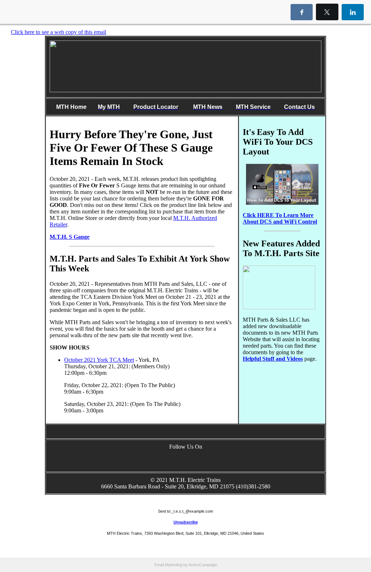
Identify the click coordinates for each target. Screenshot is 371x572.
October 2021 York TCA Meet (99, 360)
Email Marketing (168, 565)
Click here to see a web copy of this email (58, 32)
